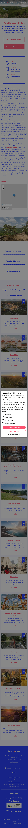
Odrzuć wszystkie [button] (14, 431)
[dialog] (14, 414)
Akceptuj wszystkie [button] (14, 427)
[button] (14, 434)
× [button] (24, 392)
